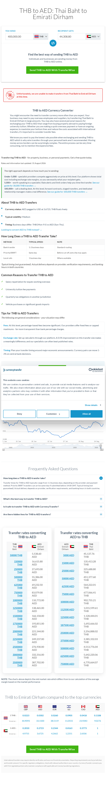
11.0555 (69, 720)
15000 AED (68, 563)
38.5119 (55, 720)
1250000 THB (17, 610)
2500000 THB (17, 648)
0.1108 (97, 715)
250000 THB (18, 571)
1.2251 (69, 733)
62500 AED (68, 586)
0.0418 (83, 715)
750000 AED (67, 664)
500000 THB (18, 579)
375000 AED (67, 640)
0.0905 (69, 715)
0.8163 (69, 728)
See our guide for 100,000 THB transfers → (67, 191)
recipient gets (66, 31)
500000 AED (67, 648)
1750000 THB (17, 625)
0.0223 (25, 715)
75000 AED (68, 594)
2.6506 (83, 733)
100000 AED (67, 601)
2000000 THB (17, 633)
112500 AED (67, 609)
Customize (51, 414)
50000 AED (68, 578)
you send (10, 31)
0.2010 (25, 728)
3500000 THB (17, 664)
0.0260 (54, 715)
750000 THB (18, 594)
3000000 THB (17, 656)
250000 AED (67, 632)
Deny (19, 414)
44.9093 (26, 720)
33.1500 (40, 720)
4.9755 (25, 733)
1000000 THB (17, 602)
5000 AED (68, 555)
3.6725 (40, 733)
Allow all (86, 414)
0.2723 (40, 728)
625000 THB (18, 586)
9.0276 (97, 720)
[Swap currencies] (53, 43)
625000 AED (67, 656)
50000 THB (16, 555)
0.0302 (40, 715)
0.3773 (83, 728)
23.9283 (83, 720)
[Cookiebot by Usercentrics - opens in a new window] (91, 370)
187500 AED (67, 625)
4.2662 (54, 733)
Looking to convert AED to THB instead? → (21, 229)
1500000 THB (17, 617)
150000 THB (18, 563)
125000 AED (67, 617)
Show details (91, 405)
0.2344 (54, 728)
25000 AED (68, 570)
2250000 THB (17, 641)
